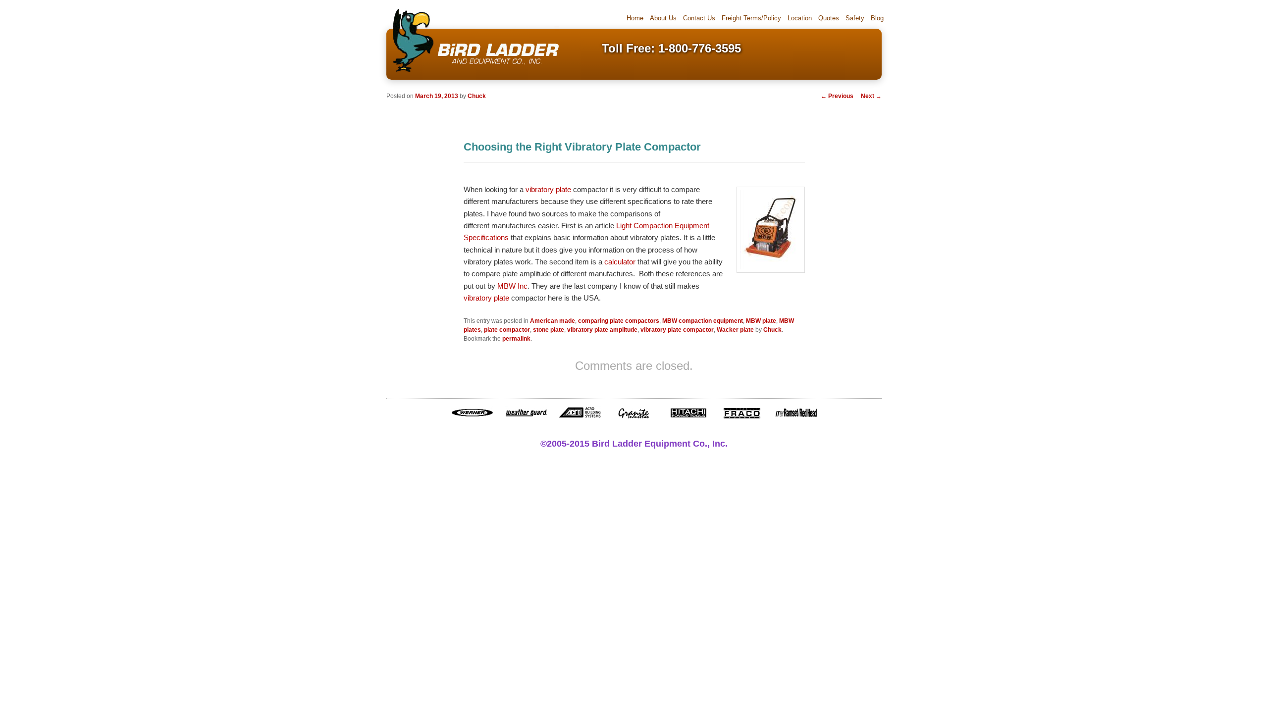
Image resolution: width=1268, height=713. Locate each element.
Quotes (828, 18)
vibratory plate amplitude (602, 329)
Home (635, 18)
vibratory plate (548, 189)
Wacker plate (735, 329)
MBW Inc (512, 286)
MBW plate (761, 320)
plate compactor (507, 329)
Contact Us (699, 18)
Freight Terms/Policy (751, 18)
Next (871, 96)
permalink (516, 338)
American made (552, 320)
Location (800, 18)
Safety (854, 18)
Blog (877, 18)
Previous (837, 96)
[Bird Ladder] (472, 73)
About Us (663, 18)
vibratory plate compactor (677, 329)
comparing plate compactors (618, 320)
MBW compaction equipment (702, 320)
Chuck (477, 96)
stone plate (548, 329)
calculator (619, 261)
